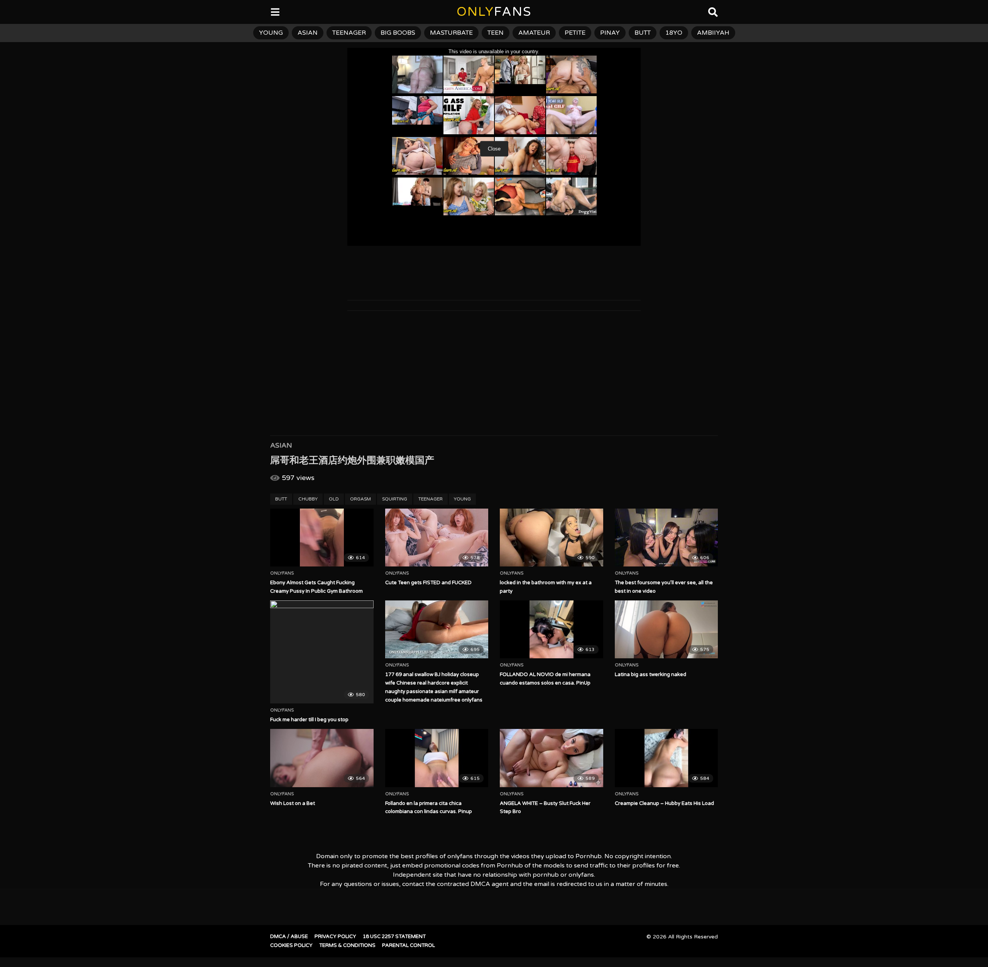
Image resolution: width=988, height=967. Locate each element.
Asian (281, 445)
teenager (349, 33)
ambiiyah (713, 33)
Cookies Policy (291, 945)
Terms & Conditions (347, 945)
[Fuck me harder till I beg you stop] (322, 652)
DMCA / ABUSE (289, 936)
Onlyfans (282, 573)
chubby (308, 499)
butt (642, 33)
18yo (673, 33)
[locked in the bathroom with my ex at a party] (551, 537)
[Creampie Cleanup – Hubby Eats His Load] (666, 758)
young (271, 33)
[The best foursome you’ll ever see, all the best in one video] (666, 537)
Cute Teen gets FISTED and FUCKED (428, 583)
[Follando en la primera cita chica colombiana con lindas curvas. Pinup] (437, 758)
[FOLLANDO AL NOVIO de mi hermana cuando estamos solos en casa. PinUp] (551, 629)
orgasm (360, 499)
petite (575, 33)
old (334, 499)
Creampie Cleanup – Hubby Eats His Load (664, 803)
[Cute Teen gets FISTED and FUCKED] (437, 537)
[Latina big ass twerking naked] (666, 629)
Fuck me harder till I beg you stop (309, 720)
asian (308, 33)
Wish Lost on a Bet (292, 803)
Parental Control (408, 945)
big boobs (398, 33)
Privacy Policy (335, 936)
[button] (12, 11)
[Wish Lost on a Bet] (322, 758)
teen (495, 33)
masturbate (451, 33)
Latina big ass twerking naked (650, 674)
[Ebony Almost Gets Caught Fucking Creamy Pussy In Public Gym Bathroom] (322, 537)
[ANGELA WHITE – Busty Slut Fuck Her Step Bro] (551, 758)
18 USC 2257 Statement (394, 936)
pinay (610, 33)
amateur (534, 33)
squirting (394, 499)
